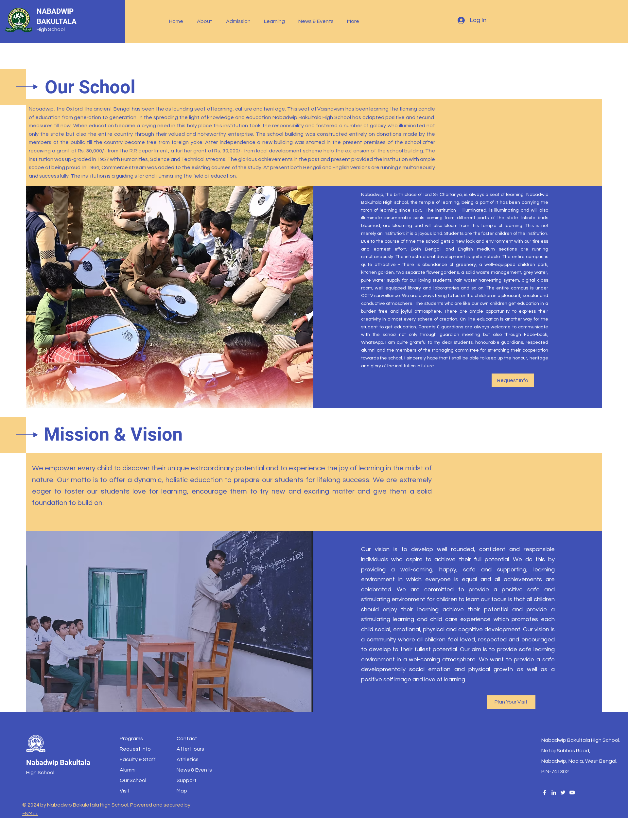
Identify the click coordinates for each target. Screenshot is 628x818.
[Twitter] (563, 792)
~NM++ (30, 813)
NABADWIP (55, 11)
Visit (125, 790)
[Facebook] (544, 792)
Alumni (127, 770)
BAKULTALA (57, 21)
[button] (206, 21)
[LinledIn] (553, 792)
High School (51, 29)
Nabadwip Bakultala (58, 762)
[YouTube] (572, 792)
